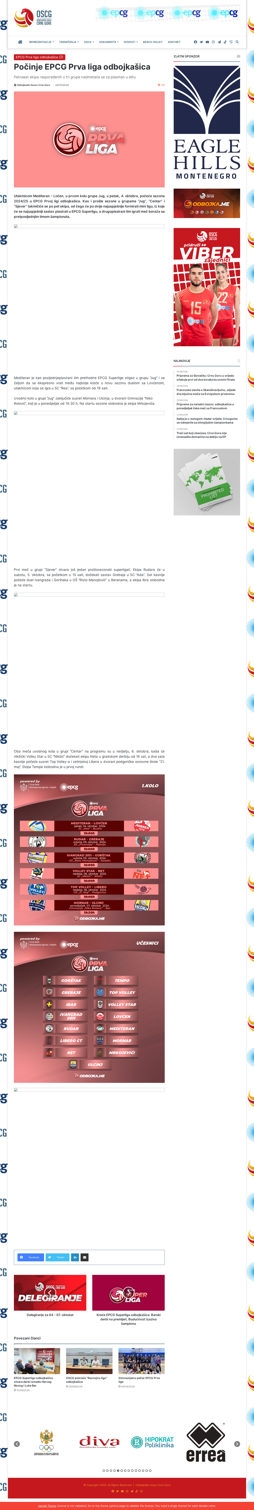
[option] (46, 1442)
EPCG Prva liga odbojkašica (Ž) (39, 57)
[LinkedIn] (75, 1257)
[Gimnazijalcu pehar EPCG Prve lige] (141, 1361)
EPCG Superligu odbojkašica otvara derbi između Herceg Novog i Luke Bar (33, 1381)
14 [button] (150, 1470)
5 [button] (118, 1470)
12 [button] (143, 1470)
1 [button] (104, 1470)
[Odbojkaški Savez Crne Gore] (33, 18)
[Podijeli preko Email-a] (85, 1257)
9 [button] (132, 1470)
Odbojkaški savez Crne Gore (153, 1485)
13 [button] (146, 1470)
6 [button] (121, 1470)
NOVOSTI (129, 42)
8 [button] (129, 1470)
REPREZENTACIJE (40, 42)
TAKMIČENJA (67, 42)
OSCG (87, 42)
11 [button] (139, 1470)
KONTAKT (174, 42)
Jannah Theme (47, 1505)
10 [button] (136, 1470)
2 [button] (107, 1470)
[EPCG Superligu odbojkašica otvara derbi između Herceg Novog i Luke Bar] (37, 1361)
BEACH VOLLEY (153, 42)
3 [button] (111, 1470)
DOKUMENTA (107, 42)
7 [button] (125, 1470)
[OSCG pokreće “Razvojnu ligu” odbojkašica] (89, 1361)
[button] (17, 1444)
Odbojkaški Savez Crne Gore (33, 84)
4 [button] (114, 1470)
